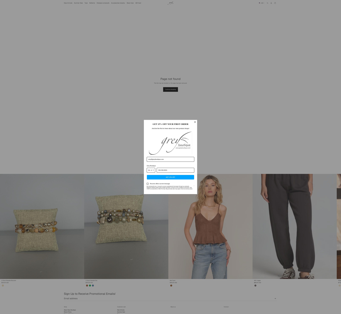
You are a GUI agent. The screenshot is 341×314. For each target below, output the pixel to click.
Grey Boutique (151, 166)
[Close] (195, 122)
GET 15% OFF (170, 177)
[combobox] (151, 170)
